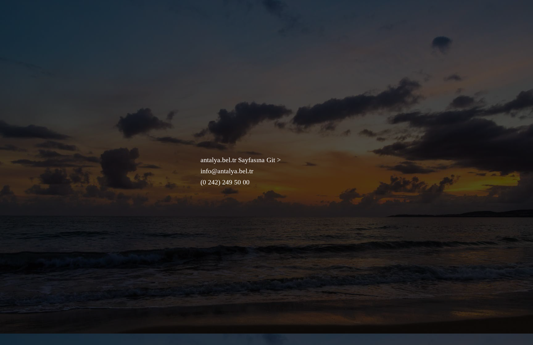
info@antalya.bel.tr (226, 171)
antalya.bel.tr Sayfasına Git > (240, 160)
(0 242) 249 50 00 (225, 182)
